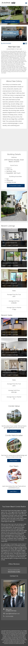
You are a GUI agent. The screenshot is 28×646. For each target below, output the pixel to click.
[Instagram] (26, 43)
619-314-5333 (6, 43)
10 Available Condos (15, 185)
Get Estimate (13, 431)
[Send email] (24, 43)
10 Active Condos (9, 21)
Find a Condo (13, 460)
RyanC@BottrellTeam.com (13, 613)
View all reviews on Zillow (14, 571)
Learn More (13, 491)
